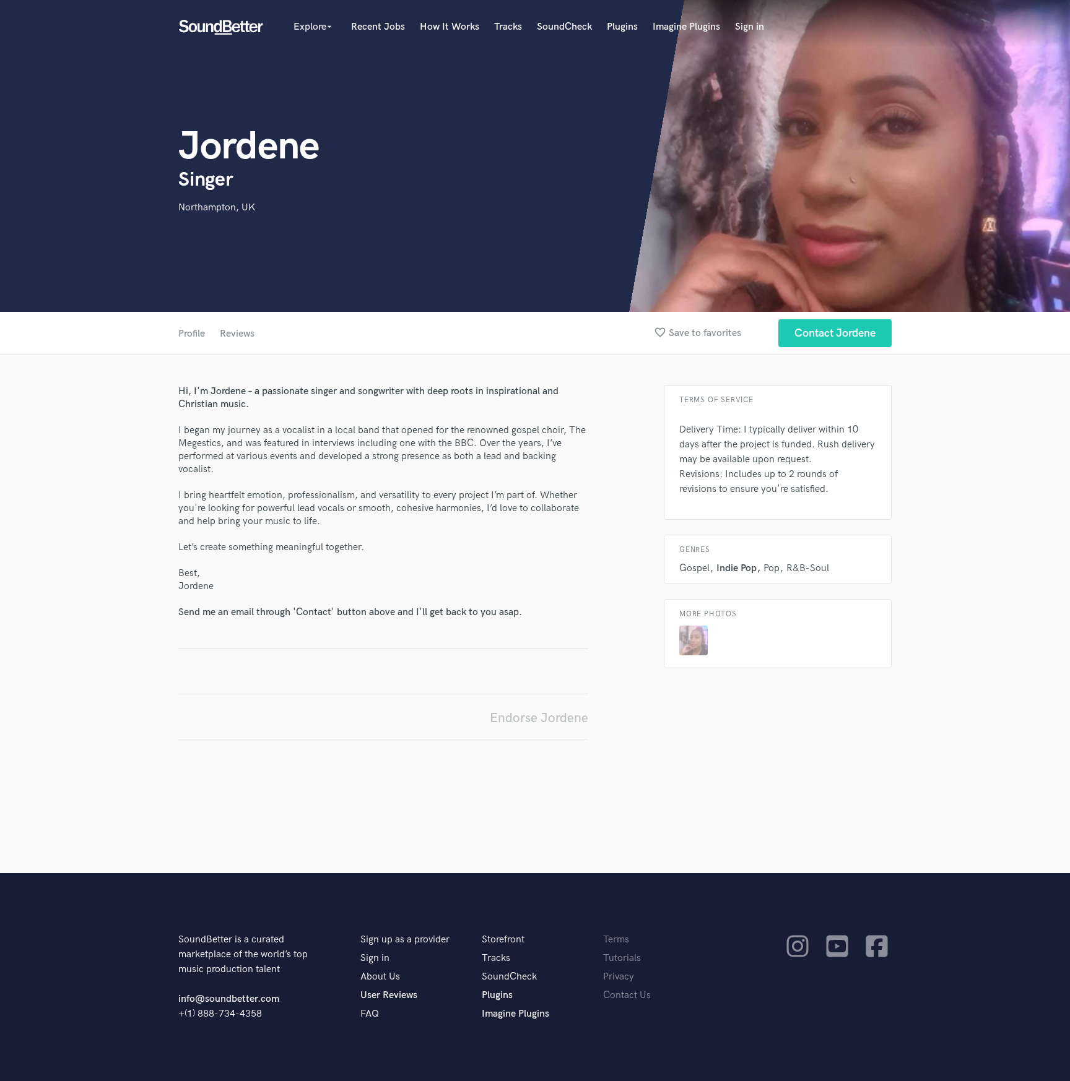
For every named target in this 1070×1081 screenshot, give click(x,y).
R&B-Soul (807, 568)
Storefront (503, 939)
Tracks (508, 27)
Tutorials (622, 958)
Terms (616, 939)
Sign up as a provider (405, 939)
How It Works (449, 27)
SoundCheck (564, 27)
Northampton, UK (216, 207)
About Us (380, 977)
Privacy (618, 977)
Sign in (749, 27)
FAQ (369, 1014)
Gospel (694, 568)
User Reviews (388, 995)
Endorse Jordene (539, 718)
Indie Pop (736, 568)
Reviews (237, 334)
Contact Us (627, 995)
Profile (191, 334)
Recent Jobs (378, 27)
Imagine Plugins (686, 27)
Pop (771, 568)
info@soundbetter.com (228, 999)
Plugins (622, 27)
